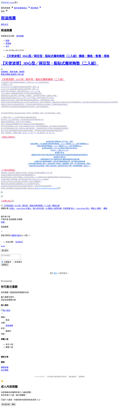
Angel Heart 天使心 (23, 208)
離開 (13, 404)
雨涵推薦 (8, 18)
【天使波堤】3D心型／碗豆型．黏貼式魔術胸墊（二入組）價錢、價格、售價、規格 (57, 56)
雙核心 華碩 (96, 208)
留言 (19, 235)
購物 (105, 208)
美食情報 (20, 36)
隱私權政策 (72, 376)
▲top (3, 246)
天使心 (12, 208)
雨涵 (3, 222)
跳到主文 (4, 24)
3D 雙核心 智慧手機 (53, 208)
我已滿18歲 (6, 404)
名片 (7, 46)
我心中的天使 (38, 208)
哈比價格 (4, 370)
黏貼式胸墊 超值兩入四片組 (59, 131)
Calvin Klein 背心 (83, 208)
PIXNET (42, 376)
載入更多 (5, 250)
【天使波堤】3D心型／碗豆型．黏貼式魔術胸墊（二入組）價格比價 (31, 206)
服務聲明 (82, 376)
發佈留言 (5, 265)
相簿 (7, 41)
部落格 (8, 43)
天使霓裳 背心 (69, 208)
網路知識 (4, 367)
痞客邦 (14, 235)
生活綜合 (19, 242)
